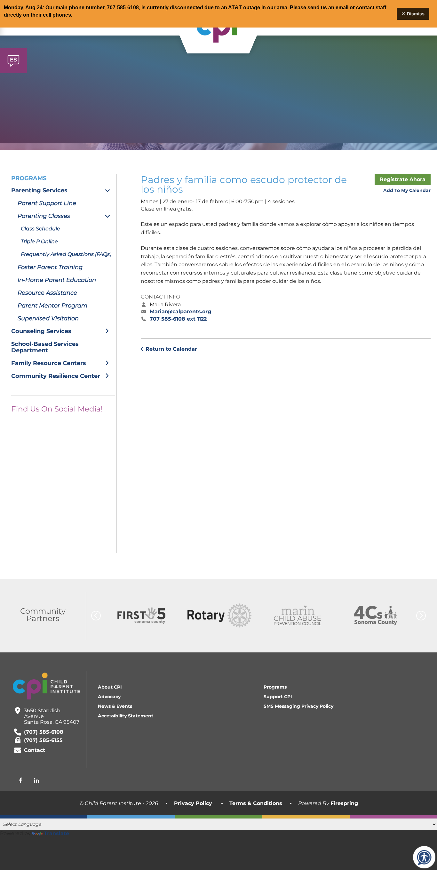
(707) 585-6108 (43, 732)
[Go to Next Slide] (421, 615)
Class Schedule (40, 229)
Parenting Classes (44, 215)
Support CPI (278, 696)
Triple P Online (39, 241)
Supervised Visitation (48, 318)
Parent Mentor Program (52, 305)
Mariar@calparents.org (180, 311)
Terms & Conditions (255, 803)
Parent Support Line (47, 203)
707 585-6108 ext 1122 (178, 319)
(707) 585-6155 (43, 740)
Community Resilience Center (55, 375)
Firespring (344, 803)
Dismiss (416, 13)
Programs (275, 687)
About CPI (110, 687)
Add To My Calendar (407, 190)
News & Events (115, 706)
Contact (34, 750)
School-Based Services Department (45, 347)
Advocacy (109, 696)
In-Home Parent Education (57, 279)
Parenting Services (39, 190)
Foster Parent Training (50, 267)
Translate (56, 833)
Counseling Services (41, 331)
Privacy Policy (193, 803)
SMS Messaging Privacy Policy (298, 706)
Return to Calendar (171, 349)
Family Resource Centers (48, 363)
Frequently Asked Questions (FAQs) (66, 254)
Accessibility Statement (125, 716)
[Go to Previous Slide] (96, 615)
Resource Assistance (47, 292)
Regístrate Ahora (402, 179)
